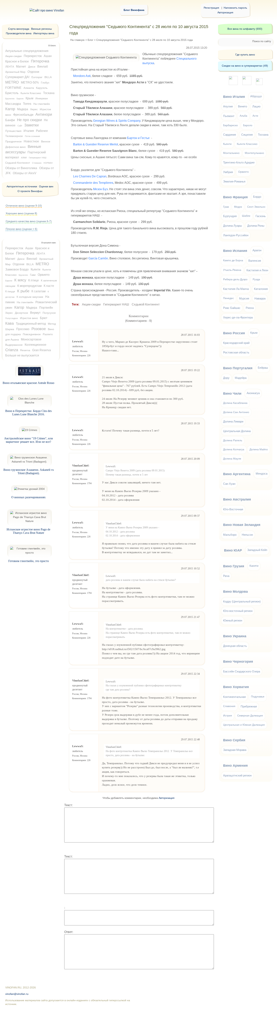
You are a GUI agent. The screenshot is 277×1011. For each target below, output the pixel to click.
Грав (226, 206)
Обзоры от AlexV (24, 173)
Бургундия (230, 216)
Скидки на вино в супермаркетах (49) (245, 65)
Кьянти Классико (31, 93)
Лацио (256, 106)
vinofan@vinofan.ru (16, 994)
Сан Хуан (229, 483)
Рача (226, 575)
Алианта (29, 87)
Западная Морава (234, 749)
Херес (34, 109)
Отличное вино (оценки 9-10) (24, 205)
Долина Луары (232, 225)
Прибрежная (249, 706)
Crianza (11, 350)
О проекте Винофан (30, 191)
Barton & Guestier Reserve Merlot (95, 144)
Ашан (48, 56)
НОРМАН (48, 163)
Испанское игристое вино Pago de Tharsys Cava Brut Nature (28, 531)
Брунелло (10, 98)
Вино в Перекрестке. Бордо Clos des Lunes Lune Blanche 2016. (28, 412)
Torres (27, 103)
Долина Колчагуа (233, 449)
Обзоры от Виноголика (21, 168)
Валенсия (254, 260)
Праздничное (13, 141)
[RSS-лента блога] (259, 84)
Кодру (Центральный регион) (242, 601)
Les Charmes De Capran (89, 176)
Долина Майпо (258, 449)
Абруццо (256, 96)
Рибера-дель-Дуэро (235, 279)
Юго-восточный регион (238, 610)
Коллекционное (35, 344)
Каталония (261, 288)
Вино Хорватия (236, 687)
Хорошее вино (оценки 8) (21, 213)
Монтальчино (231, 153)
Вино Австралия (237, 499)
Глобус (45, 82)
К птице (33, 280)
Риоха (250, 307)
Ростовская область (236, 352)
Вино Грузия (233, 566)
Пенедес (228, 298)
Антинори (43, 114)
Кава (9, 323)
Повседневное (32, 334)
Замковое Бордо (17, 269)
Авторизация (225, 12)
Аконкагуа (253, 393)
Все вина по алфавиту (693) (244, 28)
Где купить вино (245, 54)
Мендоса (261, 473)
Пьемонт (228, 116)
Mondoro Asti (82, 75)
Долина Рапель (232, 440)
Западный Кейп (257, 549)
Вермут (35, 312)
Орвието (44, 274)
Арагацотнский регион (237, 775)
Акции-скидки (91, 304)
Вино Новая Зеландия (241, 525)
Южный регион (232, 620)
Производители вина (18, 33)
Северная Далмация (250, 715)
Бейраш (263, 367)
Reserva (25, 350)
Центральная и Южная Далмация (244, 724)
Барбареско (230, 125)
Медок (238, 206)
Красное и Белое (17, 61)
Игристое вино (29, 318)
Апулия (228, 106)
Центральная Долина (237, 431)
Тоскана (48, 93)
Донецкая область (235, 645)
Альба (243, 115)
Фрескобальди (23, 114)
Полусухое (49, 312)
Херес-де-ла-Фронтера (238, 317)
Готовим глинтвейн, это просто (28, 561)
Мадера (22, 109)
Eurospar (36, 77)
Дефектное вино (15, 146)
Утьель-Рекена (232, 270)
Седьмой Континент (146, 304)
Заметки (31, 125)
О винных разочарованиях (28, 497)
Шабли (246, 215)
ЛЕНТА (9, 66)
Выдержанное (14, 344)
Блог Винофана (134, 9)
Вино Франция (235, 197)
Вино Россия (234, 333)
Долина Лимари (233, 421)
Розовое (38, 329)
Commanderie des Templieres (93, 182)
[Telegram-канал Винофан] (233, 84)
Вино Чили (232, 393)
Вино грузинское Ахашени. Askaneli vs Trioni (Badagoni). (28, 471)
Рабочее (42, 130)
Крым (29, 98)
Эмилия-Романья (234, 181)
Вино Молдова (235, 591)
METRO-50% (30, 82)
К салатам (38, 291)
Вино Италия (234, 97)
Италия (29, 130)
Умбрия (228, 172)
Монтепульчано (254, 153)
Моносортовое (31, 339)
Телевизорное (14, 135)
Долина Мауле (232, 458)
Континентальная (234, 696)
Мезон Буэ (100, 189)
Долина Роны (255, 225)
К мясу (20, 280)
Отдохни (33, 71)
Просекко (22, 329)
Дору (226, 377)
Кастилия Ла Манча (236, 288)
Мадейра (240, 377)
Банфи (10, 120)
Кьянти (35, 269)
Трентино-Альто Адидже (239, 162)
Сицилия (247, 134)
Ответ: (68, 932)
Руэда (256, 279)
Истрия (227, 715)
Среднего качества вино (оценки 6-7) (29, 221)
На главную (77, 39)
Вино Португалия (238, 368)
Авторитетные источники (22, 186)
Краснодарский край (236, 342)
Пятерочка (40, 61)
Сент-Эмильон (256, 206)
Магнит (21, 66)
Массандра (13, 103)
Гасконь (261, 216)
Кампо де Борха (233, 260)
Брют (43, 318)
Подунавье (257, 696)
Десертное (21, 312)
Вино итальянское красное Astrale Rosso (28, 382)
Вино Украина (234, 636)
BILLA (48, 77)
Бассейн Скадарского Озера (241, 671)
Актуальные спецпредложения (26, 50)
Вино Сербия (234, 740)
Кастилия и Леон (257, 270)
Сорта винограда (18, 28)
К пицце (10, 291)
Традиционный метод (31, 323)
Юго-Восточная (233, 509)
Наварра (260, 298)
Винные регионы (41, 28)
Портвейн (46, 307)
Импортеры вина (43, 33)
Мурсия (244, 298)
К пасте (49, 285)
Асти (255, 115)
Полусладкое (11, 318)
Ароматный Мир (15, 71)
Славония (229, 706)
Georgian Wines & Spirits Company (116, 120)
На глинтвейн (41, 103)
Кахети (253, 565)
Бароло (20, 98)
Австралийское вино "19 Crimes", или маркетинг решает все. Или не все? (28, 440)
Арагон (257, 250)
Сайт (20, 126)
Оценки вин (46, 186)
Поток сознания (32, 136)
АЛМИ (24, 157)
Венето (242, 106)
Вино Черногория (238, 661)
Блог (90, 39)
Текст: (68, 805)
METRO (12, 82)
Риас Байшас (231, 307)
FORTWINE (13, 87)
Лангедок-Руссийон (235, 235)
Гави (33, 274)
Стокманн (36, 163)
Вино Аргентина (236, 474)
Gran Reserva (41, 350)
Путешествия (13, 130)
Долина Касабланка (235, 403)
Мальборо (229, 534)
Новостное (31, 141)
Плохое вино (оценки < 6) (21, 228)
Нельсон (247, 534)
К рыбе (23, 291)
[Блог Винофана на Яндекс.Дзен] (246, 84)
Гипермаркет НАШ (116, 304)
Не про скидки (29, 120)
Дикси (31, 66)
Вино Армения (235, 765)
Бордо (257, 196)
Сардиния (229, 134)
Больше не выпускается (22, 355)
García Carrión (98, 258)
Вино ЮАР (233, 550)
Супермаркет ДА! (17, 77)
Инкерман (41, 98)
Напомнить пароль (235, 7)
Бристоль (11, 93)
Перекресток (33, 56)
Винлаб (42, 66)
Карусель (41, 87)
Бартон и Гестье (138, 138)
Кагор (10, 109)
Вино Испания (235, 251)
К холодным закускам (30, 296)
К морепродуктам (29, 285)
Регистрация (211, 7)
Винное (45, 141)
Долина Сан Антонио (236, 412)
